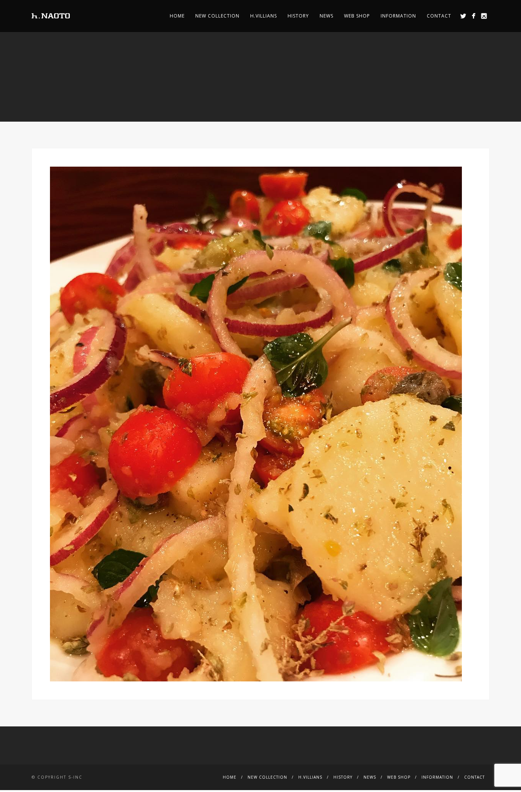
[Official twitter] (463, 16)
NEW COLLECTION (217, 16)
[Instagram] (484, 16)
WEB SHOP (357, 16)
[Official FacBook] (473, 16)
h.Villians (263, 16)
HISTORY (298, 16)
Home (177, 16)
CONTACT (439, 16)
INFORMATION (398, 16)
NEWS (326, 16)
